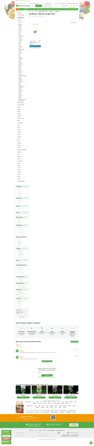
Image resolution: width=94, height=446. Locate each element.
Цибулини (41, 9)
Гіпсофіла (20, 91)
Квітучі (54, 9)
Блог (27, 410)
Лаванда (19, 116)
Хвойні (62, 9)
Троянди (34, 9)
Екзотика (51, 9)
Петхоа (20, 69)
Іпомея (20, 48)
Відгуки (52, 410)
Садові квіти (20, 22)
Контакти (35, 410)
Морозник (20, 29)
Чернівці (74, 405)
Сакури (19, 127)
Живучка (20, 62)
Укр (66, 5)
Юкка (19, 54)
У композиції (20, 279)
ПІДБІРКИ (17, 9)
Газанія (20, 82)
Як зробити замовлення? (45, 412)
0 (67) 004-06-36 (37, 426)
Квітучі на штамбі (21, 118)
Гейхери (20, 25)
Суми (52, 403)
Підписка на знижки (63, 410)
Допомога (37, 412)
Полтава (44, 403)
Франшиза (56, 3)
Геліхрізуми (20, 90)
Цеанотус (19, 169)
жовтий (19, 188)
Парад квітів (20, 12)
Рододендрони (20, 122)
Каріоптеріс (20, 71)
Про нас (31, 410)
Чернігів (62, 403)
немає (19, 208)
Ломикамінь (20, 38)
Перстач (19, 147)
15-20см (19, 244)
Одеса (41, 401)
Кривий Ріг (71, 401)
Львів (62, 401)
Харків (37, 401)
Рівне (48, 403)
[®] (23, 6)
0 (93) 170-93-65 (36, 3)
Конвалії (20, 50)
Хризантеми (21, 24)
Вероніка (20, 53)
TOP (21, 9)
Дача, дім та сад (76, 9)
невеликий (20, 200)
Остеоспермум (21, 36)
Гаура (19, 44)
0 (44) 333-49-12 (31, 424)
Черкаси (54, 401)
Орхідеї (20, 65)
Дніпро (45, 401)
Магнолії (19, 109)
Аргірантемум (21, 58)
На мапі (62, 425)
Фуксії (19, 45)
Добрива (73, 9)
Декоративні (58, 9)
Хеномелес (20, 156)
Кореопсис (20, 95)
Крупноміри (65, 9)
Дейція (19, 158)
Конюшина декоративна (22, 75)
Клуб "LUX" (57, 410)
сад (18, 219)
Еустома (20, 66)
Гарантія (40, 410)
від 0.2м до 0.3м (21, 267)
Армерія (20, 67)
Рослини (69, 9)
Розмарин (20, 42)
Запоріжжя (50, 401)
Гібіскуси (19, 129)
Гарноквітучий (20, 252)
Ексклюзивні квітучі (21, 104)
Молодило (20, 78)
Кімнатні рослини (21, 102)
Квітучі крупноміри (21, 14)
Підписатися (47, 375)
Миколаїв (34, 403)
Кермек (20, 92)
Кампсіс (19, 163)
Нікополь (39, 403)
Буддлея (19, 136)
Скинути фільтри (22, 316)
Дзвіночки (20, 94)
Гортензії (19, 107)
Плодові (45, 9)
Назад (32, 11)
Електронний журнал (51, 430)
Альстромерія (20, 160)
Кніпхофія (20, 74)
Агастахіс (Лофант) (22, 86)
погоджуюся (42, 376)
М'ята (19, 33)
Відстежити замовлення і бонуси (72, 3)
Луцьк (75, 401)
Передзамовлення (54, 412)
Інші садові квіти (21, 100)
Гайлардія (20, 87)
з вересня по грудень (21, 285)
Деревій (20, 98)
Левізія (20, 83)
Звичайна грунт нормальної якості (19, 301)
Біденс (20, 28)
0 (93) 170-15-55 (37, 424)
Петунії (20, 37)
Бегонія (19, 167)
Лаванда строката (21, 49)
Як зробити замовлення (60, 430)
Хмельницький (57, 403)
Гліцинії (19, 120)
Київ (33, 401)
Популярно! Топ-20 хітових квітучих (21, 18)
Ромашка (20, 96)
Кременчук (43, 407)
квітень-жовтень (21, 227)
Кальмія (19, 165)
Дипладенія (20, 46)
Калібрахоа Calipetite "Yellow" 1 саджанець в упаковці (35, 42)
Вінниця (66, 401)
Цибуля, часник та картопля (25, 9)
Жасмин (19, 131)
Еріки (18, 138)
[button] (34, 39)
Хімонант (19, 176)
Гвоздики (20, 40)
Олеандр (19, 145)
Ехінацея (20, 70)
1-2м (18, 239)
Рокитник (19, 172)
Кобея (19, 174)
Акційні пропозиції (19, 3)
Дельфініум (20, 79)
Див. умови (52, 334)
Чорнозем (19, 303)
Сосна (51, 7)
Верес (19, 140)
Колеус (20, 77)
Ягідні (48, 9)
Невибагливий (20, 254)
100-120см (20, 242)
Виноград (37, 9)
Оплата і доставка (62, 3)
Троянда (49, 7)
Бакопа (20, 61)
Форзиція (19, 143)
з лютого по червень (21, 287)
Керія (18, 154)
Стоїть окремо (20, 280)
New (20, 9)
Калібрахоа (20, 41)
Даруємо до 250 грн (72, 410)
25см (19, 245)
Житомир (67, 403)
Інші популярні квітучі (21, 181)
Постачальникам (62, 412)
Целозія (20, 73)
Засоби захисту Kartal (30, 412)
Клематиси (19, 113)
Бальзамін (20, 57)
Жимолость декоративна (22, 149)
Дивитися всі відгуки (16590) (47, 361)
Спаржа (19, 111)
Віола (19, 32)
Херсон (58, 401)
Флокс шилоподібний (22, 99)
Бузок (19, 125)
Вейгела (19, 134)
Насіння (30, 9)
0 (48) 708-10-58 (31, 426)
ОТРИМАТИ (6, 438)
